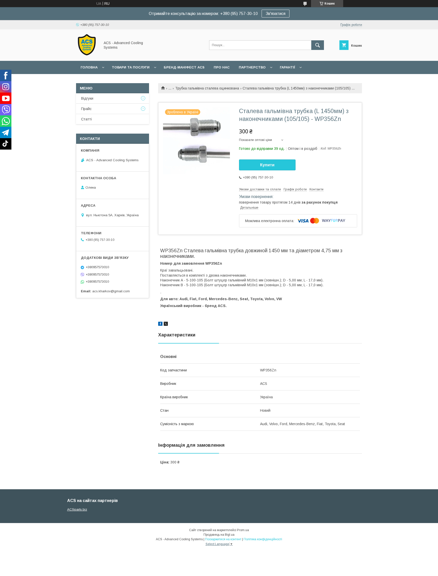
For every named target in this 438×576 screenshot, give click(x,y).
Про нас (222, 67)
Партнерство (252, 67)
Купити (267, 165)
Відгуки (87, 98)
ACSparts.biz (77, 509)
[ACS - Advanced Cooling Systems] (87, 54)
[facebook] (160, 324)
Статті (86, 119)
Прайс (86, 109)
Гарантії (287, 67)
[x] (166, 324)
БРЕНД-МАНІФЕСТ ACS (184, 67)
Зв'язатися (275, 13)
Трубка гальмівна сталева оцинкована (207, 88)
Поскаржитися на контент (223, 539)
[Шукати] (317, 45)
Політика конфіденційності (263, 539)
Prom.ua (243, 530)
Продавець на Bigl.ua (219, 534)
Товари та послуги (131, 67)
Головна (89, 67)
